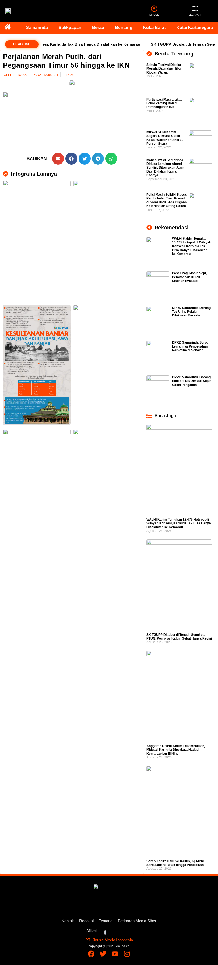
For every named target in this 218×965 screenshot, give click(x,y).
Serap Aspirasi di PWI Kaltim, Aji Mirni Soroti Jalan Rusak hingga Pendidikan (175, 863)
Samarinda (37, 27)
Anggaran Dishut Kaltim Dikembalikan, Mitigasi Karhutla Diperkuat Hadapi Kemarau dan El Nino (175, 750)
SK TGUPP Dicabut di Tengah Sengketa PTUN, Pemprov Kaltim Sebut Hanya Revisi (179, 636)
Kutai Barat (154, 27)
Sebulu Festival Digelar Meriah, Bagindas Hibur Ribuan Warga (164, 68)
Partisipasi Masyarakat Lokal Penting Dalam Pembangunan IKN (164, 103)
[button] (58, 159)
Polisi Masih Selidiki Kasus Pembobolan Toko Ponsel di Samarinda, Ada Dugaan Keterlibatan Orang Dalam (166, 200)
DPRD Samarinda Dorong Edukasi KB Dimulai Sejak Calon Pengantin (191, 381)
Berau (98, 27)
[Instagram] (127, 953)
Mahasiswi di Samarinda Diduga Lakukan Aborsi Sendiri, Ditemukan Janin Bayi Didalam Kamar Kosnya (165, 167)
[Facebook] (91, 953)
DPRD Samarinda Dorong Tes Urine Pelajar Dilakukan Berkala (191, 312)
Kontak (68, 921)
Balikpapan (69, 27)
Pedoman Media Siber (137, 921)
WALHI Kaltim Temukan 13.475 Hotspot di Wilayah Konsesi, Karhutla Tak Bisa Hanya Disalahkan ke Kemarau (191, 246)
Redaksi (86, 921)
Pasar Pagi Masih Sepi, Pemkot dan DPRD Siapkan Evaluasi (189, 277)
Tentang (105, 921)
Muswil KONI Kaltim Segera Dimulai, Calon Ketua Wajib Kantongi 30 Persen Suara (164, 137)
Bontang (123, 27)
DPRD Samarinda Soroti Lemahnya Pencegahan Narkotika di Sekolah (190, 346)
